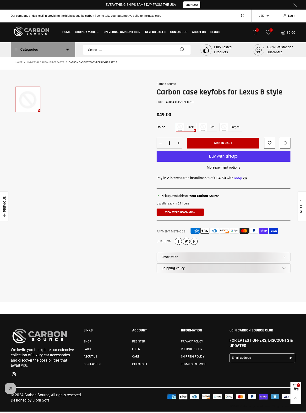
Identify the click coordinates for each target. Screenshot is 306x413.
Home (66, 32)
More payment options (223, 167)
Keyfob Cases (155, 32)
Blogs (214, 32)
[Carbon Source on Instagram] (14, 375)
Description (170, 257)
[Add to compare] (285, 143)
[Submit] (182, 49)
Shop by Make (85, 32)
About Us (199, 32)
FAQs (87, 349)
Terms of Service (193, 364)
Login (291, 15)
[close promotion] (295, 5)
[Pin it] (194, 241)
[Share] (178, 241)
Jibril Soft (41, 400)
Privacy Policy (192, 341)
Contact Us (178, 32)
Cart (135, 356)
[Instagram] (242, 15)
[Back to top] (295, 398)
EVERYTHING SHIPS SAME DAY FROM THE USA (141, 4)
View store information (180, 212)
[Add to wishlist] (269, 143)
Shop (87, 341)
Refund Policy (191, 349)
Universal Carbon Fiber (122, 32)
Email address (241, 357)
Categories (29, 49)
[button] (160, 143)
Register (138, 341)
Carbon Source (166, 84)
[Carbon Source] (31, 31)
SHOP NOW (192, 5)
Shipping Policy (173, 268)
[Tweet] (186, 241)
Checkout (139, 364)
